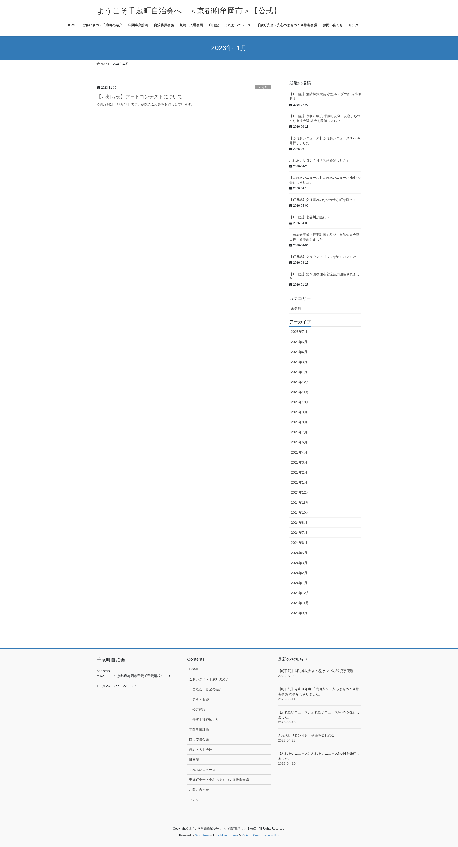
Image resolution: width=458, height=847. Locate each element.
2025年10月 (300, 402)
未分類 (263, 87)
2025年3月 (299, 462)
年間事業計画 (199, 729)
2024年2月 (299, 573)
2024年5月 (299, 553)
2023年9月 (299, 613)
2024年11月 (300, 502)
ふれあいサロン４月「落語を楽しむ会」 (319, 160)
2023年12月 (300, 593)
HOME (194, 669)
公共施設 (199, 709)
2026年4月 (299, 352)
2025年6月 (299, 442)
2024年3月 (299, 563)
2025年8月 (299, 422)
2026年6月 (299, 342)
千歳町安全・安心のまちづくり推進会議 (219, 780)
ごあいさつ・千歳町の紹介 (209, 679)
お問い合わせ (199, 790)
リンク (194, 800)
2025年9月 (299, 412)
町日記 (194, 760)
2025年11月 (300, 392)
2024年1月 (299, 583)
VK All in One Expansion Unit (260, 835)
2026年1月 (299, 372)
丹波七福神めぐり (205, 719)
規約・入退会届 (200, 750)
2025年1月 (299, 482)
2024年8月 (299, 522)
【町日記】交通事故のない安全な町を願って (322, 200)
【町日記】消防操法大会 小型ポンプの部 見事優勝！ (317, 671)
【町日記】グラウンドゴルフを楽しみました (322, 257)
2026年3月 (299, 362)
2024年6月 (299, 542)
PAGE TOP (443, 817)
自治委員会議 (199, 739)
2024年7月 (299, 532)
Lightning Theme (227, 835)
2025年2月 (299, 472)
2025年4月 (299, 452)
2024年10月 (300, 512)
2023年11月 (300, 603)
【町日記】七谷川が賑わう (309, 217)
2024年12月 (300, 492)
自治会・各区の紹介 (207, 689)
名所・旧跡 (200, 699)
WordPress (202, 835)
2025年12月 (300, 382)
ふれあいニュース (202, 770)
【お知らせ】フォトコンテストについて (139, 96)
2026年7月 (299, 332)
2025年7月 (299, 432)
